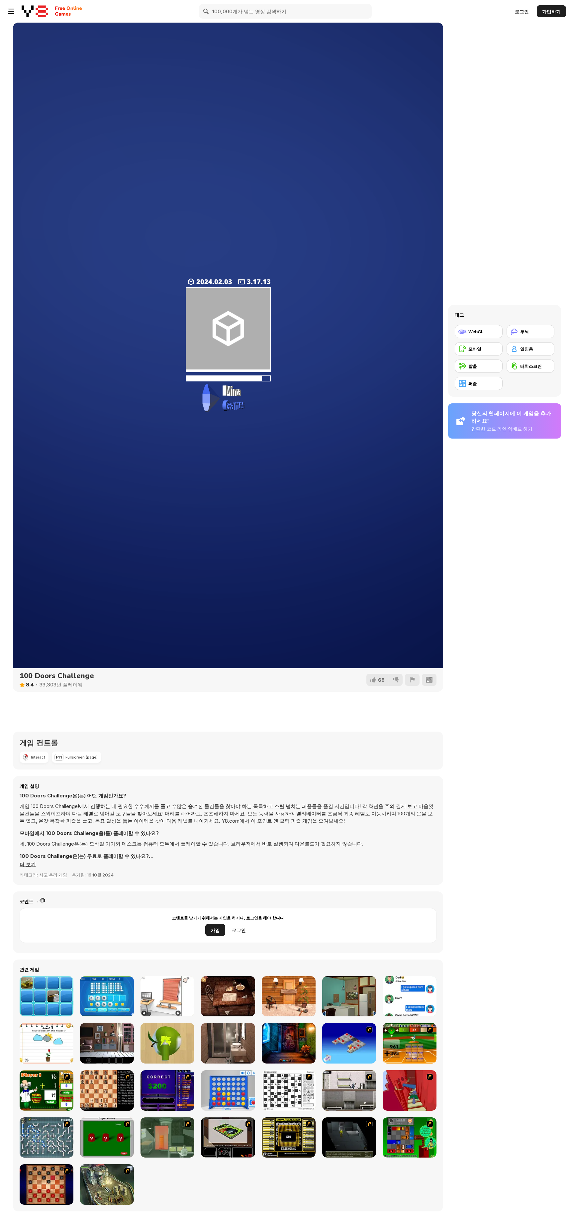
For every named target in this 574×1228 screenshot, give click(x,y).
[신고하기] (412, 680)
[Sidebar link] (11, 11)
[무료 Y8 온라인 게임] (34, 11)
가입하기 (551, 11)
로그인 (522, 11)
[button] (28, 864)
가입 (215, 930)
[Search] (206, 11)
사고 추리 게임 (53, 874)
